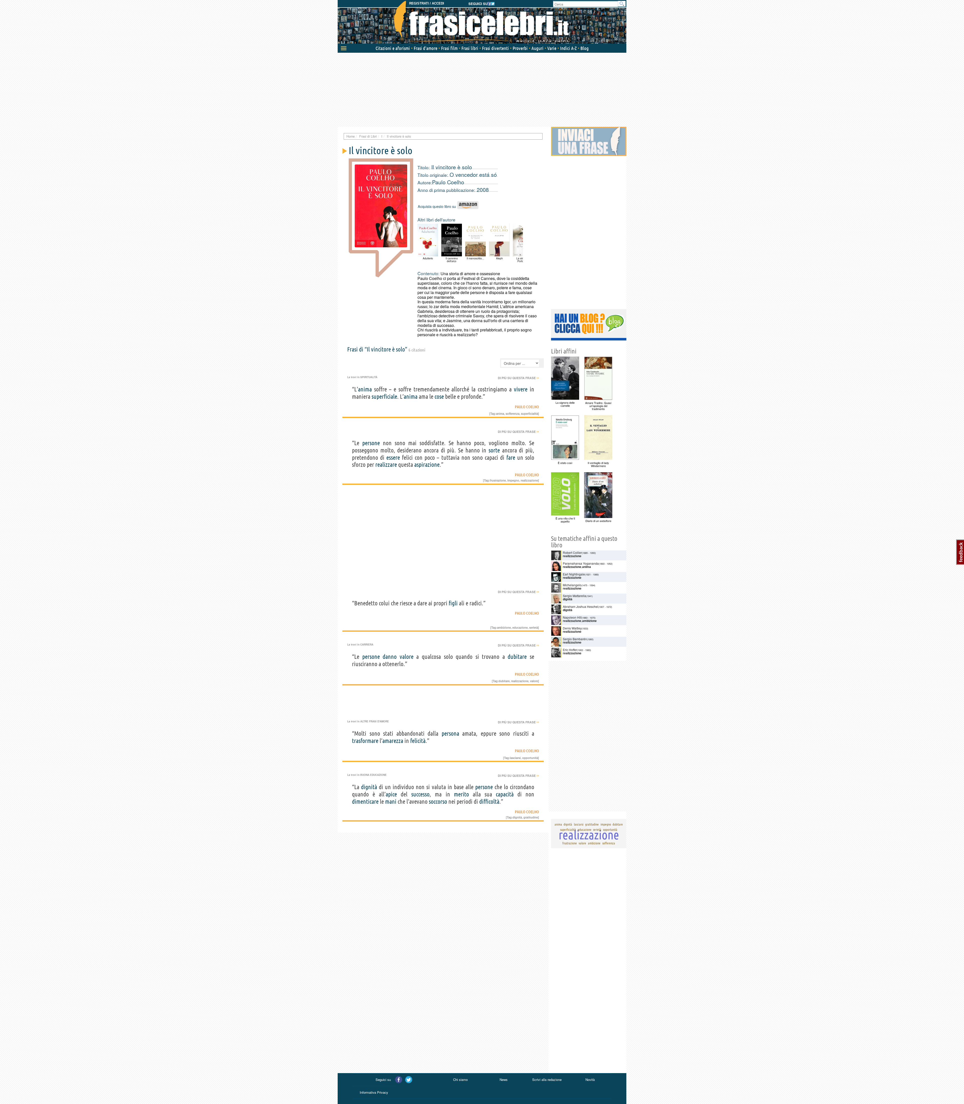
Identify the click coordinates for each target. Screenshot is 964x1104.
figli (453, 603)
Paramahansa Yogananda (581, 563)
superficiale (384, 396)
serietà (533, 627)
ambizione (504, 627)
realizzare (386, 464)
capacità (505, 794)
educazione (520, 627)
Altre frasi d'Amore (374, 721)
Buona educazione (373, 775)
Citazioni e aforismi (393, 48)
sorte (494, 450)
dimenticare (365, 801)
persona (450, 733)
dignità (369, 787)
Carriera (366, 644)
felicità (418, 740)
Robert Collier (572, 552)
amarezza (392, 740)
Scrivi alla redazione (547, 1079)
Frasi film (449, 48)
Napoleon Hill (572, 617)
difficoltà (489, 801)
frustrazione (498, 480)
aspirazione (427, 464)
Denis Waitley (572, 628)
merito (461, 794)
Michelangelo (572, 585)
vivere (520, 389)
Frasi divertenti (495, 48)
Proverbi (520, 48)
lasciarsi (515, 758)
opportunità (530, 758)
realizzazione (529, 480)
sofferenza (512, 414)
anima (365, 389)
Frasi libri (469, 48)
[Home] (482, 22)
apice (391, 794)
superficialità (529, 414)
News (504, 1079)
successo (420, 794)
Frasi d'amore (425, 48)
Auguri (537, 48)
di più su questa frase (518, 378)
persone (371, 443)
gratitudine (530, 817)
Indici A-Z (568, 48)
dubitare (517, 656)
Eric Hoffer (570, 650)
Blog (584, 48)
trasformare (365, 740)
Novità (590, 1079)
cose (439, 396)
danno (390, 656)
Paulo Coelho (448, 182)
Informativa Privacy (374, 1092)
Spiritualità (368, 377)
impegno (513, 480)
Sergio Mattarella (574, 596)
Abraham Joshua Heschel (580, 606)
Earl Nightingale (574, 574)
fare (510, 457)
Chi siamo (460, 1079)
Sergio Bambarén (575, 639)
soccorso (438, 801)
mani (390, 801)
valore (406, 656)
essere (393, 457)
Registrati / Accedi (426, 3)
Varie (551, 48)
